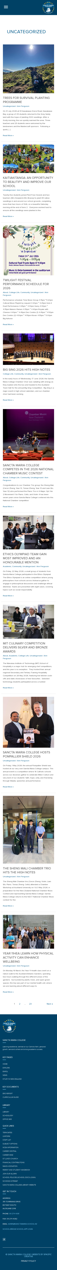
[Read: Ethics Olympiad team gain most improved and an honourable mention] (28, 532)
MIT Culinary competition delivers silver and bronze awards (25, 647)
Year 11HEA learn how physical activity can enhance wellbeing (28, 957)
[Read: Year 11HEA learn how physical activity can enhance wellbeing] (28, 932)
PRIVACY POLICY (28, 1261)
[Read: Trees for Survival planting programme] (28, 69)
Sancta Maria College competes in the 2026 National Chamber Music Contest (28, 469)
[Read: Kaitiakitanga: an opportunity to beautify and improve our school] (28, 159)
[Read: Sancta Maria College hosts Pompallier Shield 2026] (28, 722)
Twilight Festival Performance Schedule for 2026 (26, 284)
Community (25, 292)
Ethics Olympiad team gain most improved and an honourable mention (25, 558)
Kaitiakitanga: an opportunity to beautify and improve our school (28, 182)
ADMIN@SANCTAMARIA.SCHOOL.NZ (22, 1224)
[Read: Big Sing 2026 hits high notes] (28, 349)
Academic (7, 566)
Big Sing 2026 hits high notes (26, 369)
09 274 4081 (14, 1214)
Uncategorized (9, 106)
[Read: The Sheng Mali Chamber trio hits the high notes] (28, 829)
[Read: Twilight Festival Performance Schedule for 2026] (28, 250)
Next (50, 1004)
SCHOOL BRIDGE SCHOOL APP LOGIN (18, 1229)
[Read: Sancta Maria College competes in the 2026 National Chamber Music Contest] (28, 435)
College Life (14, 292)
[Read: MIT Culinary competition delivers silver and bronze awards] (28, 622)
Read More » (8, 135)
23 (30, 1004)
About (5, 292)
